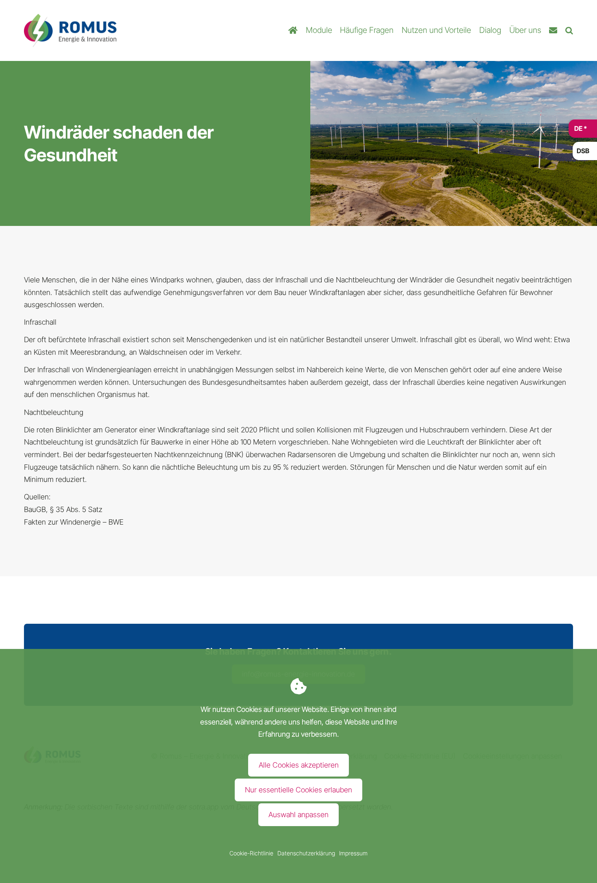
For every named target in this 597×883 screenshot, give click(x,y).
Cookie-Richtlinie (251, 853)
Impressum (353, 853)
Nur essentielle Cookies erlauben (298, 789)
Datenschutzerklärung (306, 853)
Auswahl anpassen (298, 814)
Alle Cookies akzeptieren (299, 765)
